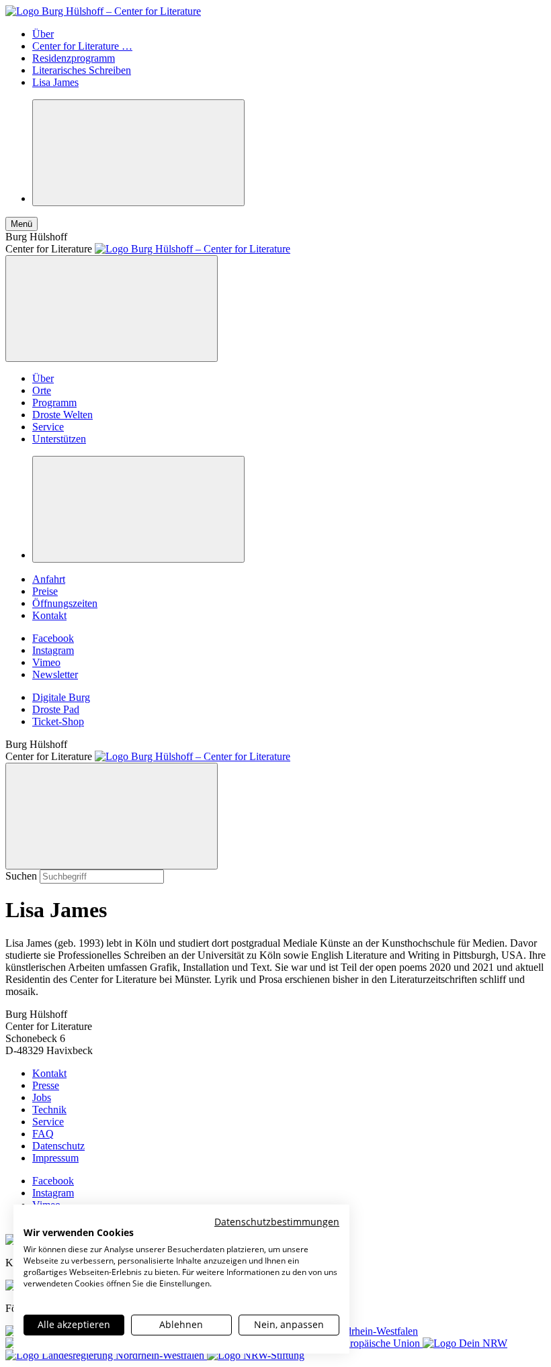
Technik (49, 1109)
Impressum (55, 1158)
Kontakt (49, 615)
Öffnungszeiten (64, 603)
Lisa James (55, 82)
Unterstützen (59, 438)
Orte (41, 390)
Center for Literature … (82, 46)
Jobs (41, 1097)
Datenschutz (58, 1145)
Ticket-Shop (58, 721)
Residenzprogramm (73, 58)
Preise (45, 591)
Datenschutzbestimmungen (276, 1221)
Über (43, 34)
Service (48, 426)
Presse (45, 1085)
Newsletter (55, 674)
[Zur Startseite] (103, 11)
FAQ (43, 1133)
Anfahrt (48, 579)
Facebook (53, 638)
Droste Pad (55, 709)
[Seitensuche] (138, 152)
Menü (21, 224)
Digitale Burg (61, 697)
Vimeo (46, 662)
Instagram (53, 650)
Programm (54, 402)
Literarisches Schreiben (81, 70)
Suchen (21, 876)
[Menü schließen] (111, 308)
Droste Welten (62, 414)
